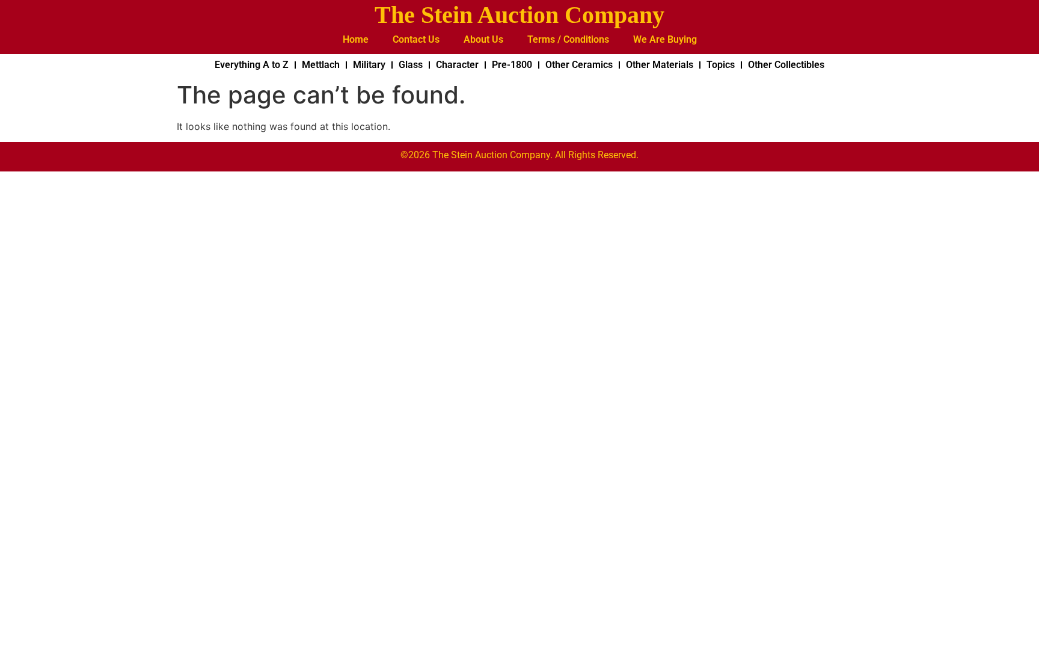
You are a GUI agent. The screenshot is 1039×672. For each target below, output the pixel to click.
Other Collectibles (786, 64)
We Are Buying (665, 39)
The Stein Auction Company (519, 14)
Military (369, 64)
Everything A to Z (252, 64)
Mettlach (321, 64)
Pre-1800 (512, 64)
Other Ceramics (579, 64)
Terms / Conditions (568, 39)
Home (356, 39)
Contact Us (416, 39)
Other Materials (659, 64)
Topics (720, 64)
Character (457, 64)
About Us (483, 39)
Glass (411, 64)
